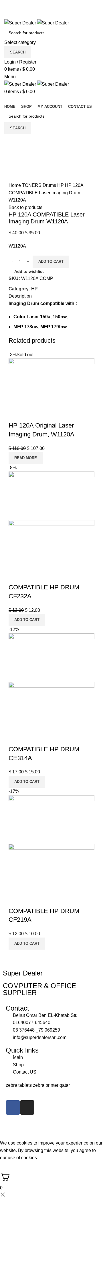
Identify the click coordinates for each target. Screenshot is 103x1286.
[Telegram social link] (65, 8)
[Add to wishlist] (31, 414)
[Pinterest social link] (51, 8)
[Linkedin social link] (58, 8)
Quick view (16, 414)
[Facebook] (13, 1107)
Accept (11, 1167)
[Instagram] (27, 1107)
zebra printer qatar (51, 1085)
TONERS (32, 185)
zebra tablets (19, 1085)
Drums (50, 185)
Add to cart (51, 261)
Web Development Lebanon (71, 1126)
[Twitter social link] (45, 8)
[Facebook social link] (38, 8)
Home (15, 185)
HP (61, 185)
